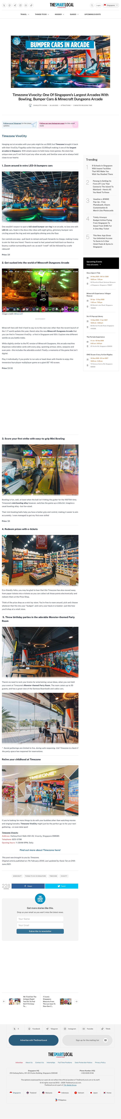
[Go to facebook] (9, 5)
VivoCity (64, 876)
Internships (51, 1062)
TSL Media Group (69, 1085)
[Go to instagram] (20, 5)
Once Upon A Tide (93, 273)
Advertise (19, 1062)
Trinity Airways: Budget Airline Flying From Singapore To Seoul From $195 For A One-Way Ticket (102, 223)
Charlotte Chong (40, 105)
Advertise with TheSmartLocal (33, 1040)
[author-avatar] (30, 106)
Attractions (66, 105)
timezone (53, 876)
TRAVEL (23, 14)
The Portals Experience (96, 337)
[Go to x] (4, 5)
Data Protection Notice (83, 1062)
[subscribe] (105, 1040)
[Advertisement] (40, 969)
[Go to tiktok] (31, 5)
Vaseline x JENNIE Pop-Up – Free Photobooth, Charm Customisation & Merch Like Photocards (103, 205)
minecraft (17, 876)
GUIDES (73, 14)
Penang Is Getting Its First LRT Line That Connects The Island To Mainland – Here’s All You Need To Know (103, 187)
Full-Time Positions (65, 1062)
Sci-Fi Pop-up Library (95, 316)
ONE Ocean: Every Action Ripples (99, 355)
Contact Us (39, 1062)
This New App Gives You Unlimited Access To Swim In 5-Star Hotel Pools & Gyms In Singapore (103, 241)
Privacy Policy (100, 1062)
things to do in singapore (35, 876)
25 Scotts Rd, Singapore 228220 (101, 346)
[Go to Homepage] (62, 5)
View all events (92, 265)
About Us (29, 1062)
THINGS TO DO (41, 14)
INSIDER (58, 14)
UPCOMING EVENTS (92, 14)
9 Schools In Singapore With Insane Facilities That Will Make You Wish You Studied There (102, 170)
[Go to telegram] (15, 5)
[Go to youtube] (26, 5)
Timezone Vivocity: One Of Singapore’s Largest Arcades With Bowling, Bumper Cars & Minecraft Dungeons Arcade (61, 97)
